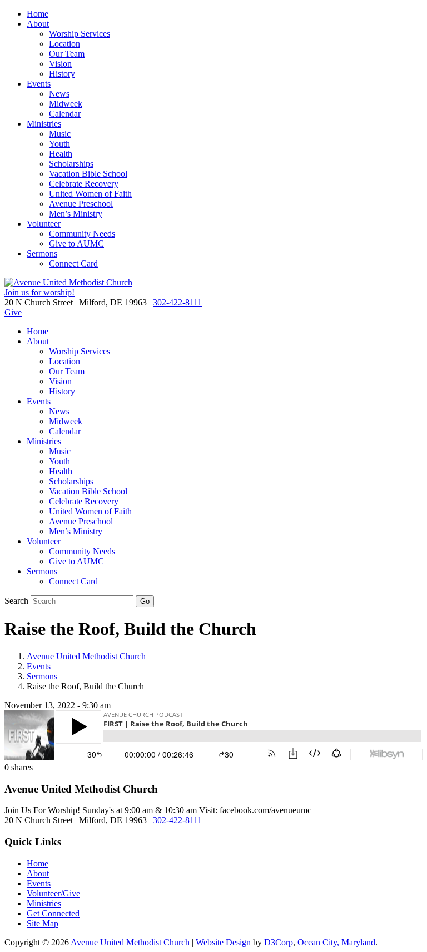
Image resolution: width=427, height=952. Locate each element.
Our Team (67, 53)
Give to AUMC (76, 243)
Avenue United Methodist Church (86, 656)
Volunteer (44, 223)
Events (39, 83)
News (59, 93)
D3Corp (278, 942)
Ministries (44, 123)
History (62, 73)
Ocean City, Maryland (336, 942)
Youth (59, 143)
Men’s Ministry (75, 213)
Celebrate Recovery (83, 183)
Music (60, 133)
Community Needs (82, 233)
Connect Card (73, 263)
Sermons (42, 253)
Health (60, 153)
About (38, 23)
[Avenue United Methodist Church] (68, 282)
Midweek (65, 103)
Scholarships (71, 163)
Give (13, 312)
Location (64, 43)
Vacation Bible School (88, 173)
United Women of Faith (90, 193)
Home (37, 13)
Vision (60, 63)
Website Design (223, 942)
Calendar (65, 113)
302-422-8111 (177, 302)
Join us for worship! (39, 292)
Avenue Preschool (81, 203)
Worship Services (79, 33)
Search (16, 600)
